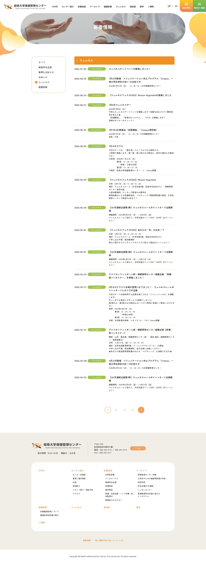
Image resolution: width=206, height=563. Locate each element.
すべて (42, 62)
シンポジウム (149, 495)
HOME (55, 6)
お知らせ (43, 77)
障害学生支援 (45, 67)
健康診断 (43, 87)
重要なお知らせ (46, 72)
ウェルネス (44, 82)
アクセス (138, 448)
